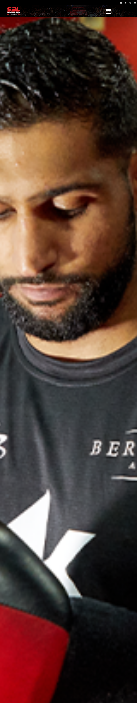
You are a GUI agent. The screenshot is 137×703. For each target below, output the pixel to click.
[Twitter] (126, 3)
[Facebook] (121, 3)
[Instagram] (130, 3)
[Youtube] (135, 3)
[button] (108, 11)
